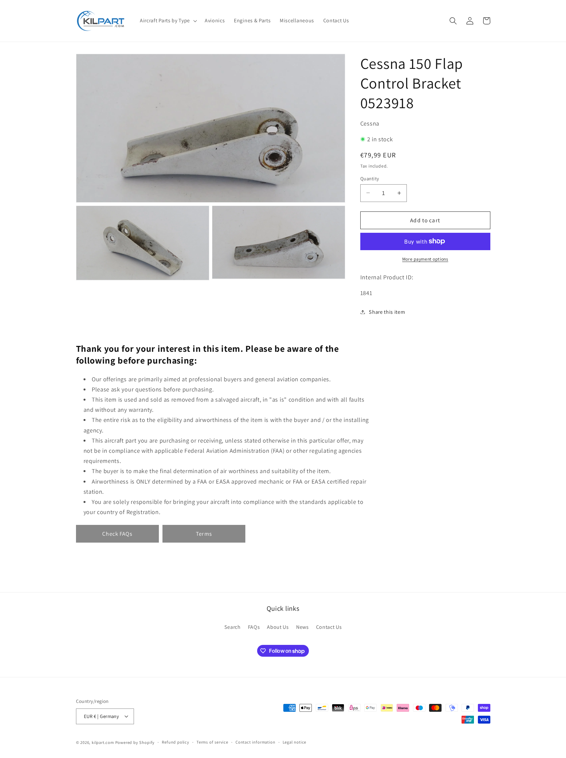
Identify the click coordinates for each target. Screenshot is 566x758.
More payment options (425, 259)
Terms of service (212, 742)
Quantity (369, 178)
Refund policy (175, 742)
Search (232, 627)
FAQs (254, 627)
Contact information (255, 742)
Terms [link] (204, 533)
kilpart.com (103, 743)
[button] (167, 21)
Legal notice (295, 742)
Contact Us (329, 627)
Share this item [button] (387, 312)
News (302, 627)
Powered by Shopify (135, 743)
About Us (278, 627)
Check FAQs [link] (117, 533)
